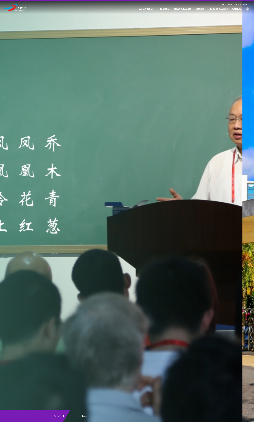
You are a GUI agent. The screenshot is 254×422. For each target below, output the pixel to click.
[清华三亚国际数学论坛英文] (35, 7)
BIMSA (230, 4)
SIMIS (237, 4)
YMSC (223, 4)
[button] (55, 416)
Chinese (244, 4)
